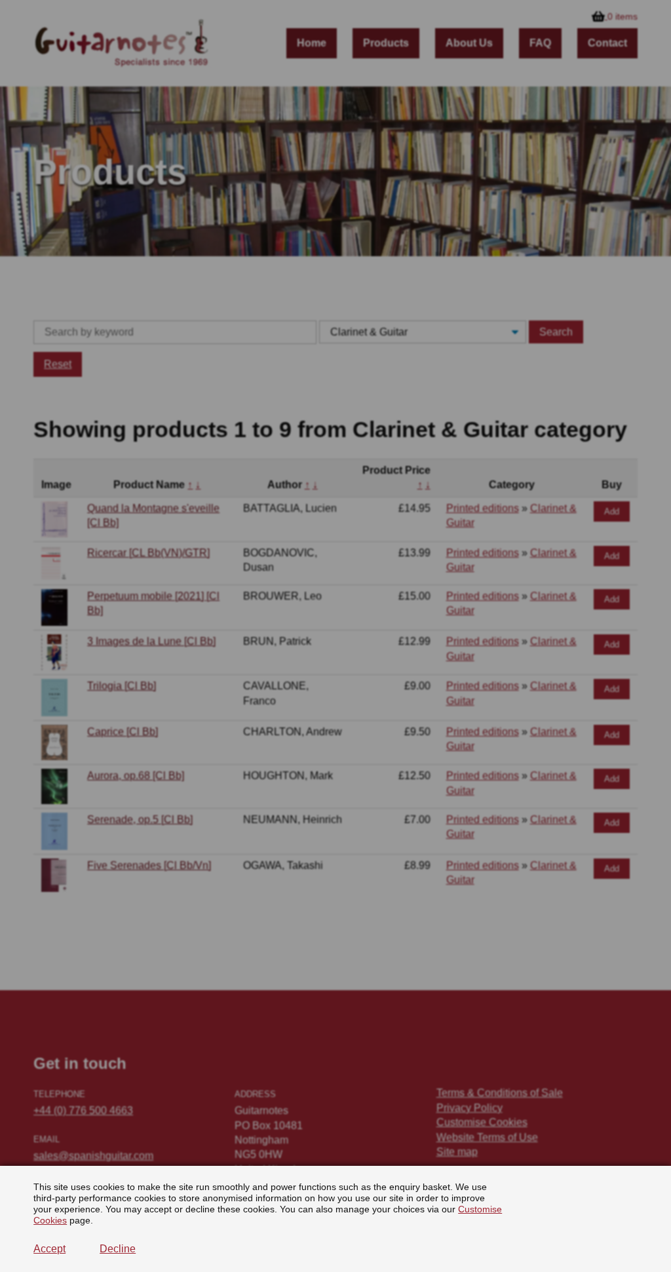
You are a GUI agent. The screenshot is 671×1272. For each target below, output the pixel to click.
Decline (118, 1248)
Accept (49, 1248)
